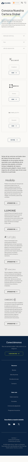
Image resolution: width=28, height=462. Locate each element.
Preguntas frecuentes (14, 410)
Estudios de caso (14, 379)
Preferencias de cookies (14, 441)
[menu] (25, 3)
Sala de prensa (14, 374)
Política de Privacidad (13, 439)
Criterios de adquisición (14, 406)
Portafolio (14, 401)
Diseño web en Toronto (12, 447)
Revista (14, 370)
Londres (21, 447)
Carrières (13, 438)
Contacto (14, 383)
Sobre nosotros (14, 397)
